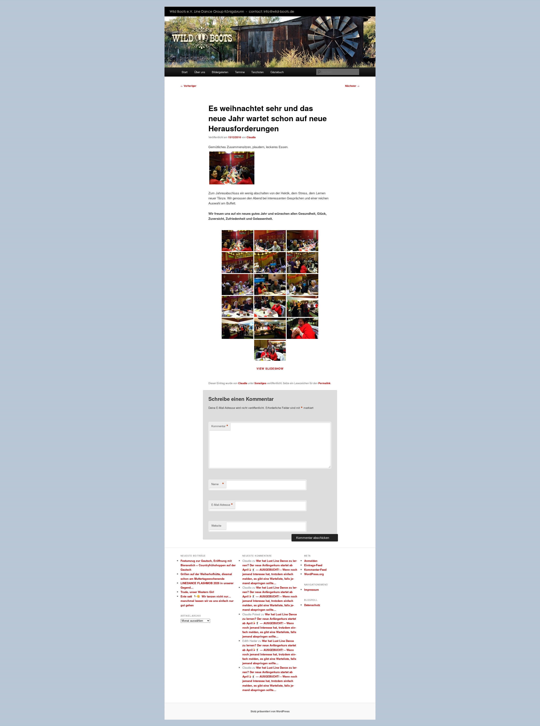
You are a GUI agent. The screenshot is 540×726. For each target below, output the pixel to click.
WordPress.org (314, 574)
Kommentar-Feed (315, 570)
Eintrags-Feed (313, 565)
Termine (240, 72)
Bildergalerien (220, 72)
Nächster (352, 86)
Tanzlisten (257, 72)
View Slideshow (270, 368)
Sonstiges (260, 383)
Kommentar (219, 426)
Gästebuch (277, 72)
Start (185, 72)
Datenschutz (312, 605)
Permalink (324, 383)
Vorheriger (188, 86)
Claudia (251, 137)
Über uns (199, 72)
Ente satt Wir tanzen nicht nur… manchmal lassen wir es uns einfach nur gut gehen (207, 600)
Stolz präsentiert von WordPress (270, 711)
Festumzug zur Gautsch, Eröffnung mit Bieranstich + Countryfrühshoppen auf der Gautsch (208, 565)
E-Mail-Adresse (222, 504)
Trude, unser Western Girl (197, 592)
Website (216, 525)
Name (217, 484)
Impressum (311, 590)
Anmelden (310, 561)
